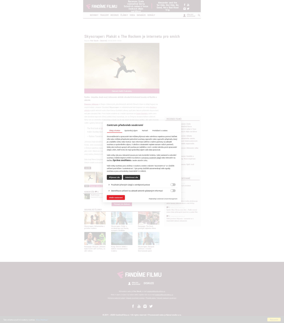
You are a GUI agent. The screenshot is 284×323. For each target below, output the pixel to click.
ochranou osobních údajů (151, 157)
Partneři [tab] (145, 130)
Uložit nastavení (116, 197)
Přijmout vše (114, 177)
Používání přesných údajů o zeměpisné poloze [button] (130, 184)
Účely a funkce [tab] (114, 130)
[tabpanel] (142, 179)
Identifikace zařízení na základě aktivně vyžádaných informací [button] (137, 190)
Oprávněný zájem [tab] (131, 130)
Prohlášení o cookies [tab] (160, 130)
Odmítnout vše (131, 177)
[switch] (171, 196)
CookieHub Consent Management (166, 199)
